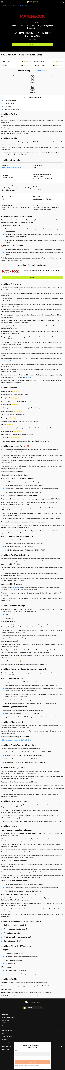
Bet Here (32, 45)
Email (16, 1050)
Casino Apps (5, 1049)
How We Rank (6, 1020)
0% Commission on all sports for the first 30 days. (16, 740)
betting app (27, 377)
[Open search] (63, 2)
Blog (3, 1033)
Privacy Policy (6, 1025)
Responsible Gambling (8, 1017)
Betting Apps (6, 1042)
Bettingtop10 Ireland (7, 5)
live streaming (16, 587)
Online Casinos (6, 1046)
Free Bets (5, 1039)
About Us (5, 1014)
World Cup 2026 (6, 1036)
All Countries (6, 1023)
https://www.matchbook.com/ (11, 167)
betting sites (8, 361)
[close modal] (49, 1043)
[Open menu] (2, 2)
